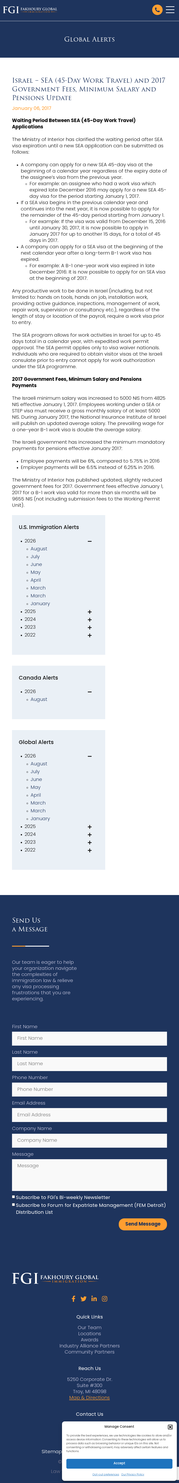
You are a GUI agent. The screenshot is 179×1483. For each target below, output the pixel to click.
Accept (119, 1463)
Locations (89, 1334)
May (36, 572)
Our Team (90, 1327)
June (36, 564)
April (36, 580)
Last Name (25, 1052)
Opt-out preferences (106, 1474)
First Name (25, 1027)
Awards (89, 1340)
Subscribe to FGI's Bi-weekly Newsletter (63, 1197)
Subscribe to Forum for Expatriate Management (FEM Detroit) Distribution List (91, 1209)
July (35, 556)
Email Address (28, 1103)
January (40, 603)
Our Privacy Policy (132, 1474)
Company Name (32, 1128)
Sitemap (52, 1451)
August (39, 549)
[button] (170, 1427)
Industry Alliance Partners (89, 1346)
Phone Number (30, 1077)
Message (23, 1154)
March (38, 588)
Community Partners (90, 1352)
